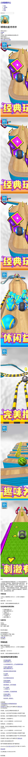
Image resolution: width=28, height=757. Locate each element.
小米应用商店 (4, 703)
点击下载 (3, 637)
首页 (4, 5)
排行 (4, 8)
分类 (4, 10)
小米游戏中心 (6, 3)
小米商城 (9, 703)
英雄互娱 (14, 703)
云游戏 (5, 7)
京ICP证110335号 (10, 746)
